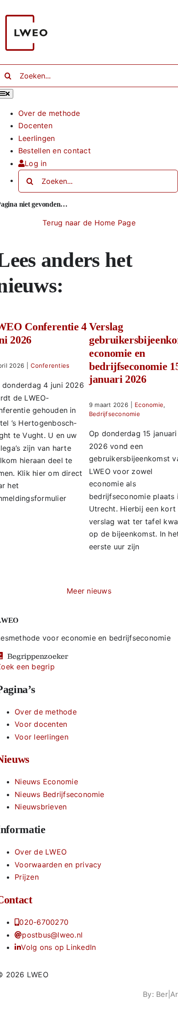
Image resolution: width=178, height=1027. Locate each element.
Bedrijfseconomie (114, 413)
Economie (149, 404)
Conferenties (50, 365)
